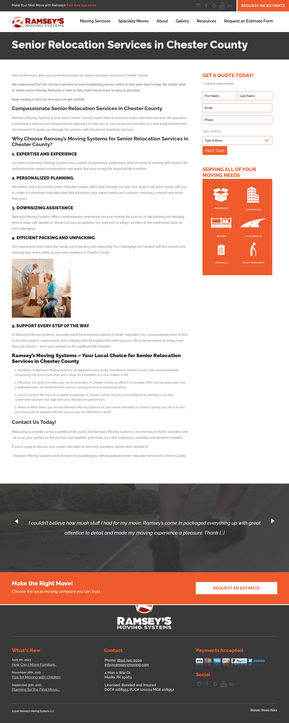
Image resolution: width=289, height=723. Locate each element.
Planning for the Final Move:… (36, 689)
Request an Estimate (263, 6)
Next (272, 521)
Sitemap (255, 710)
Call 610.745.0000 (81, 5)
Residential (221, 208)
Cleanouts (221, 262)
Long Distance (253, 236)
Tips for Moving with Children (36, 677)
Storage (221, 236)
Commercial (253, 209)
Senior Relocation (253, 262)
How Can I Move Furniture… (34, 664)
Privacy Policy (269, 710)
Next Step (214, 150)
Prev (17, 521)
